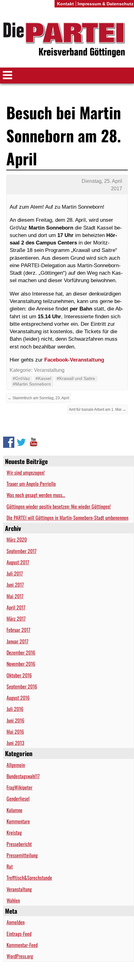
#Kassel (43, 378)
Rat (10, 866)
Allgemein (16, 765)
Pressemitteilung (22, 855)
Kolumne (14, 810)
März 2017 (16, 618)
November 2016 (21, 663)
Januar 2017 (17, 641)
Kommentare (18, 821)
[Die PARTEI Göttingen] (67, 40)
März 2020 (17, 539)
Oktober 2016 (19, 675)
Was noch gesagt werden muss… (36, 495)
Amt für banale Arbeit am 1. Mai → (97, 409)
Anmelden (16, 922)
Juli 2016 (15, 709)
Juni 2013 (15, 742)
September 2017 (21, 551)
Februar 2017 (18, 629)
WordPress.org (20, 956)
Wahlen (13, 900)
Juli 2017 (15, 573)
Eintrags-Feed (19, 933)
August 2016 (18, 697)
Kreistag (14, 832)
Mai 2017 (15, 596)
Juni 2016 (15, 720)
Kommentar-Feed (22, 945)
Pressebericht (19, 844)
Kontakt (65, 3)
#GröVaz (21, 378)
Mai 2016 (15, 731)
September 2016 (22, 686)
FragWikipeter (19, 787)
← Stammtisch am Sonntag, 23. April (38, 398)
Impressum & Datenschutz (105, 3)
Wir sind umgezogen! (26, 472)
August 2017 (18, 562)
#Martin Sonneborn (32, 383)
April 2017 (16, 607)
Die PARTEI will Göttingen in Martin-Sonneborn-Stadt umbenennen (67, 517)
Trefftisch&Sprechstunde (29, 877)
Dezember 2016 (21, 652)
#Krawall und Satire (76, 378)
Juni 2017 (15, 584)
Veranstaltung (19, 889)
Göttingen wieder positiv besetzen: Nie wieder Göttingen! (59, 506)
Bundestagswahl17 (23, 776)
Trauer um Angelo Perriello (31, 483)
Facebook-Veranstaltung (74, 360)
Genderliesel (18, 798)
